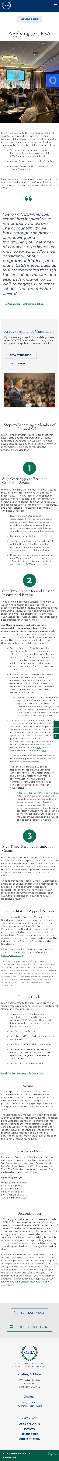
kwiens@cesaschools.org (30, 1281)
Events (29, 1429)
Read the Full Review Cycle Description (22, 1073)
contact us (48, 179)
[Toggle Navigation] (55, 6)
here (38, 747)
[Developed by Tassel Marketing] (51, 1455)
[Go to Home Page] (6, 6)
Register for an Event (32, 1327)
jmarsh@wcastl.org (12, 955)
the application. (29, 536)
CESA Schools (29, 1424)
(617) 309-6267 (29, 1402)
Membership (29, 1434)
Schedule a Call (33, 1312)
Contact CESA (29, 1439)
